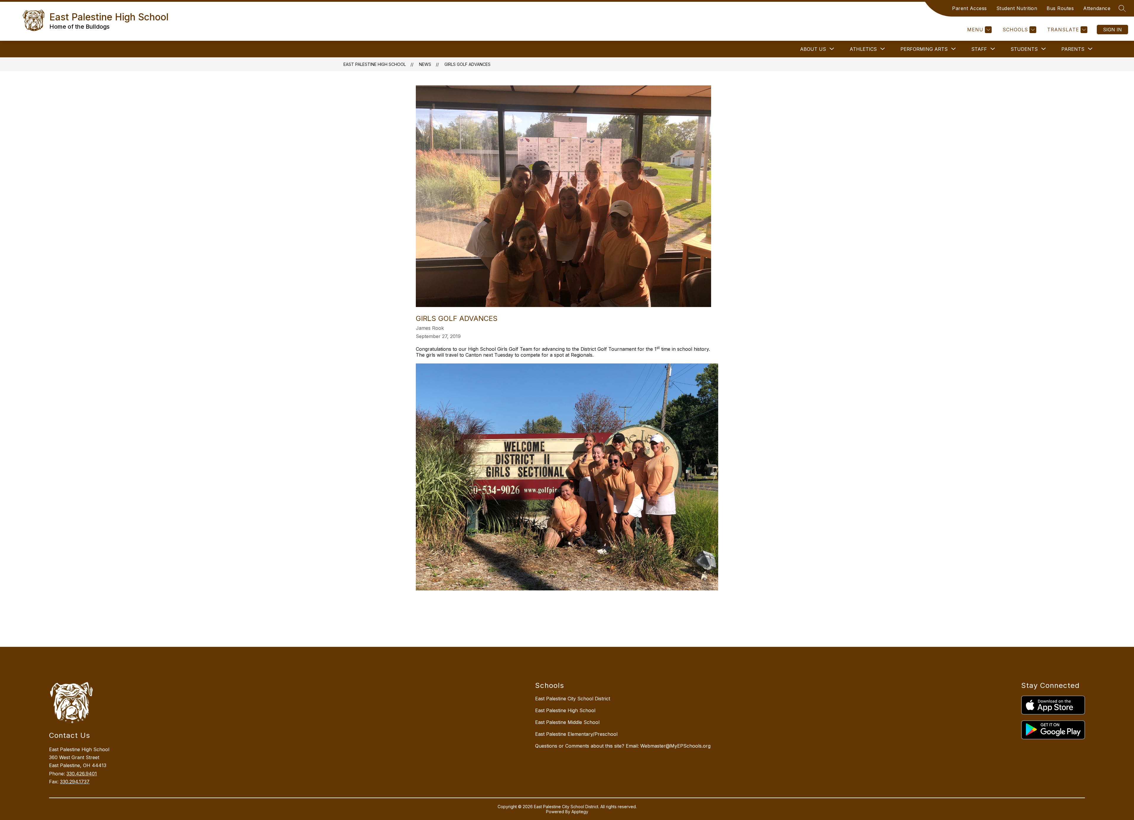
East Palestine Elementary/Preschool (576, 734)
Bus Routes (1060, 8)
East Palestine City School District (572, 699)
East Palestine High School (374, 64)
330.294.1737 (74, 782)
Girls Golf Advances (467, 64)
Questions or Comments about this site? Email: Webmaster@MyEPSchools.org (623, 746)
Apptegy (579, 811)
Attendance (1096, 8)
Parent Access (969, 8)
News (425, 64)
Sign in (1112, 30)
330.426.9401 (81, 774)
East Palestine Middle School (567, 722)
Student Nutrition (1016, 8)
